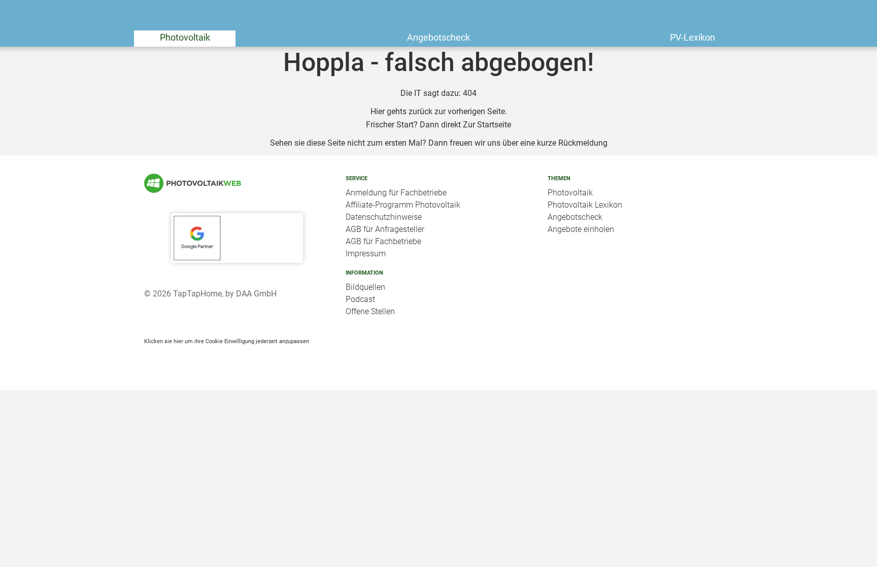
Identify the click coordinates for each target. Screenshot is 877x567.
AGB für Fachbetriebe (383, 241)
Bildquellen (365, 287)
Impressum (366, 253)
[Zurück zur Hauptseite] (236, 183)
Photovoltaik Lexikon (585, 205)
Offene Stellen (370, 311)
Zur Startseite (487, 124)
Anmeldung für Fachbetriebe (396, 192)
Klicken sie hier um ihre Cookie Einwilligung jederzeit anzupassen (226, 341)
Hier (377, 111)
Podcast (360, 299)
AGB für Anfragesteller (385, 229)
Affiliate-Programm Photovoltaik (403, 205)
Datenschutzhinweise (384, 217)
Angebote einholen (581, 229)
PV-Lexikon (692, 37)
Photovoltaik (185, 37)
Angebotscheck (438, 37)
